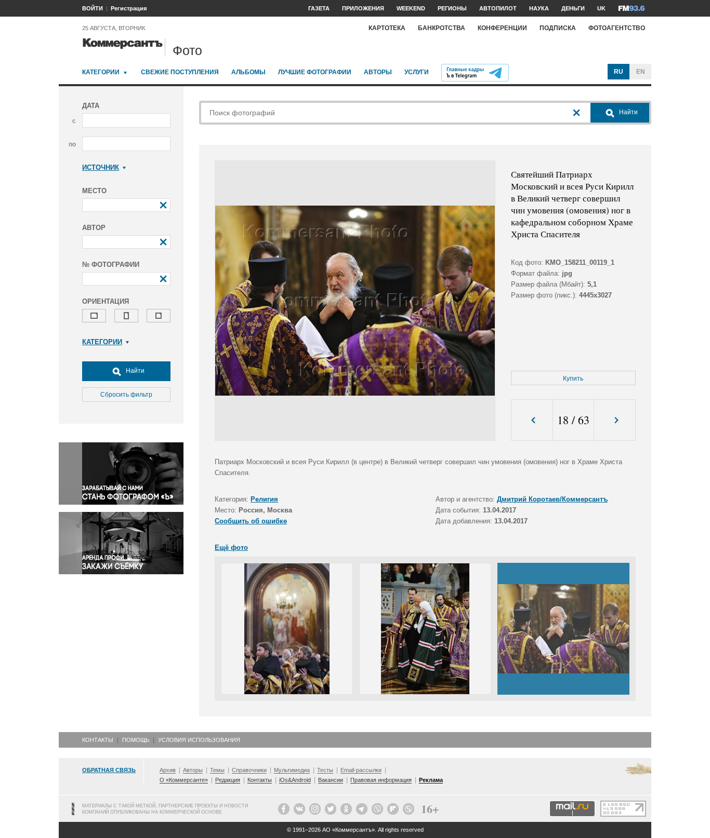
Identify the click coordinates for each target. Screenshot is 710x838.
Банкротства (441, 28)
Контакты (97, 740)
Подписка (558, 28)
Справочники (249, 770)
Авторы (378, 72)
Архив (168, 770)
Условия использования (199, 740)
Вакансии (330, 780)
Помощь (135, 740)
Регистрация (129, 8)
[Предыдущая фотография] (532, 420)
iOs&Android (295, 780)
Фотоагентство (616, 28)
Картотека (387, 28)
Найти (134, 370)
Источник (100, 167)
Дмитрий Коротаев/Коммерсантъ (552, 499)
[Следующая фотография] (614, 420)
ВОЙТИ (92, 8)
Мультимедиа (292, 770)
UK (601, 8)
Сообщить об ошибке (251, 521)
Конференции (502, 28)
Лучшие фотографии (314, 72)
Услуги (416, 72)
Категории (101, 72)
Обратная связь (109, 770)
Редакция (227, 780)
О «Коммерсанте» (184, 780)
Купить (573, 378)
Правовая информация (381, 780)
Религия (264, 499)
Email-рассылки (361, 770)
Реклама (431, 780)
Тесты (325, 770)
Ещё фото (231, 547)
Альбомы (248, 72)
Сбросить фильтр (126, 394)
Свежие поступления (180, 72)
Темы (217, 770)
